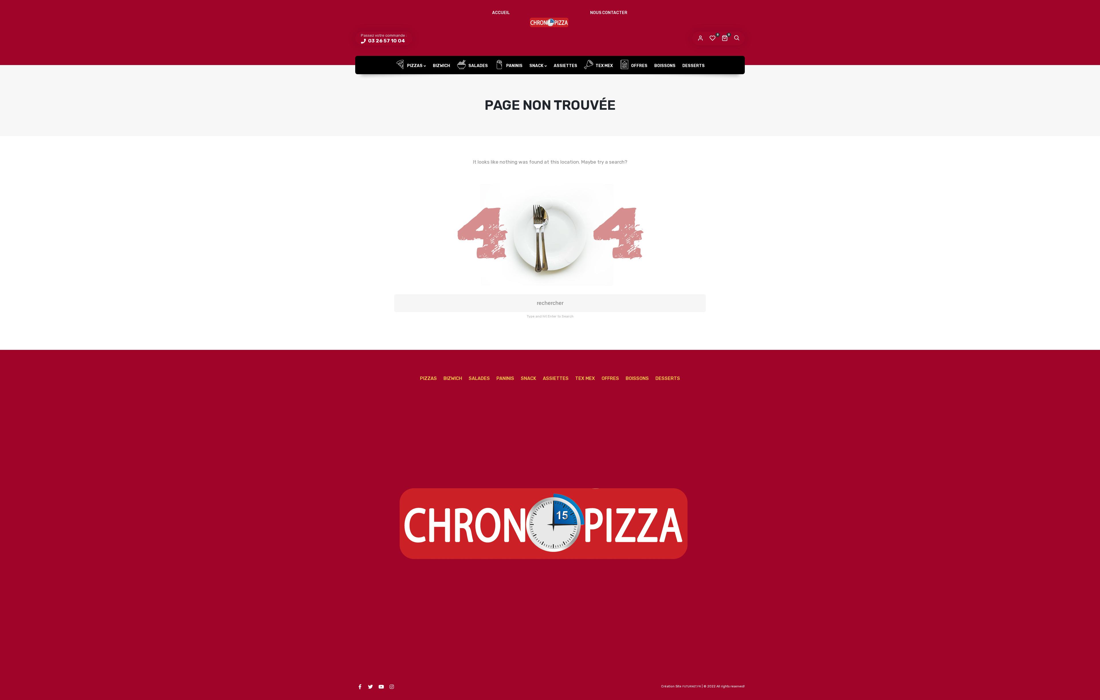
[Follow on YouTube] (381, 686)
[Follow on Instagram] (391, 686)
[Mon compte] (700, 38)
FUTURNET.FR (691, 686)
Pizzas (414, 65)
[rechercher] (736, 38)
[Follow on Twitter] (370, 686)
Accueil (501, 12)
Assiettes (565, 65)
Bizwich (441, 65)
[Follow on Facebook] (359, 686)
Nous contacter (608, 12)
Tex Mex (604, 65)
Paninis (513, 65)
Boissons (664, 65)
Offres (638, 65)
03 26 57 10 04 (386, 41)
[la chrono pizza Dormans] (550, 21)
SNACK (536, 65)
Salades (477, 65)
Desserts (693, 65)
